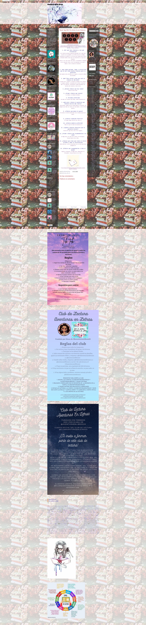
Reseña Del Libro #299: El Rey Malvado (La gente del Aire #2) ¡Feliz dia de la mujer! (52, 218)
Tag (69, 173)
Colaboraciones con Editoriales (82, 510)
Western (95, 533)
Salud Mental (74, 529)
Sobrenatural (67, 530)
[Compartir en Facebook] (76, 171)
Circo (58, 510)
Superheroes (79, 530)
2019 (91, 98)
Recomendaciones (73, 522)
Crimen (72, 511)
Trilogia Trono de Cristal (57, 533)
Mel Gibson (55, 518)
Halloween (74, 514)
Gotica (66, 514)
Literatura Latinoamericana (65, 517)
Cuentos (75, 511)
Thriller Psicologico (56, 531)
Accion (77, 505)
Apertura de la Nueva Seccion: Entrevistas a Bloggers (93, 164)
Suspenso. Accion (88, 530)
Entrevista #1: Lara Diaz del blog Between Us (93, 151)
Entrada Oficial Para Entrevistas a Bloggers (93, 160)
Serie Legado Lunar (49, 530)
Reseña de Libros (53, 523)
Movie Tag (79, 519)
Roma (83, 523)
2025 (91, 89)
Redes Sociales (84, 522)
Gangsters (64, 514)
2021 (91, 95)
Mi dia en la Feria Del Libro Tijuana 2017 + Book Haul (93, 121)
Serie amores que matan (89, 529)
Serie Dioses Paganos (95, 529)
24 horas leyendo (66, 505)
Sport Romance (71, 530)
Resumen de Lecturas (78, 523)
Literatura (59, 517)
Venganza (73, 533)
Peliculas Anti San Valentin (50, 521)
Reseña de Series (71, 523)
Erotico (80, 512)
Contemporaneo (67, 511)
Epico (74, 512)
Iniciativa (57, 515)
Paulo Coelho (93, 520)
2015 (91, 175)
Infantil (51, 515)
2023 (91, 92)
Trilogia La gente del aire (71, 532)
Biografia (52, 509)
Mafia (86, 517)
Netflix (48, 520)
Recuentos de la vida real (79, 522)
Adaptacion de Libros (91, 505)
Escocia (83, 512)
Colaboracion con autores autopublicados (69, 510)
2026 (91, 88)
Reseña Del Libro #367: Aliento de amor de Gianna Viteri (54, 206)
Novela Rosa (77, 520)
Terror (48, 531)
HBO (83, 514)
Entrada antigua (83, 206)
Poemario (81, 521)
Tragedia (65, 531)
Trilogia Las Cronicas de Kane (78, 532)
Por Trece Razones (93, 521)
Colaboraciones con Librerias (91, 510)
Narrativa (90, 519)
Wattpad (92, 533)
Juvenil (70, 515)
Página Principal (74, 206)
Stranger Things (76, 530)
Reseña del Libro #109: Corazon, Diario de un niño (93, 116)
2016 (91, 174)
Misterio (51, 519)
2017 (91, 101)
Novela (63, 520)
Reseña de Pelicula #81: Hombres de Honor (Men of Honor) (54, 157)
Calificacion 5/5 (86, 509)
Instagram (90, 81)
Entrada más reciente (63, 206)
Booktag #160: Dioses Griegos (54, 199)
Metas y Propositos (60, 518)
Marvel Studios (97, 517)
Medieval (52, 518)
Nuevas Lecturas (81, 520)
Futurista (48, 514)
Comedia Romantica (59, 511)
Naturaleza (93, 519)
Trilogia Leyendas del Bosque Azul (91, 532)
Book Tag (63, 173)
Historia (90, 514)
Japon (63, 515)
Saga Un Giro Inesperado (65, 529)
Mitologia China (59, 519)
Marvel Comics (92, 517)
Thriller (51, 531)
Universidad (66, 533)
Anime (64, 506)
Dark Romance (78, 511)
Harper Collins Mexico (79, 514)
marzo (92, 169)
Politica (89, 521)
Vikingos (89, 533)
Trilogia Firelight (52, 532)
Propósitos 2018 (56, 522)
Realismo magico (65, 522)
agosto (92, 108)
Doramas (56, 512)
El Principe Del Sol (64, 512)
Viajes (81, 533)
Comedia (52, 511)
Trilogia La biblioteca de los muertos (63, 532)
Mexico (64, 518)
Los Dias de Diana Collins (81, 517)
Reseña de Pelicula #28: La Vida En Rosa (93, 142)
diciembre (93, 102)
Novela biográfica (67, 520)
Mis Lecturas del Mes (87, 518)
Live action (70, 517)
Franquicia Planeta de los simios (94, 513)
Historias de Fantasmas (95, 514)
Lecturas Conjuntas (87, 515)
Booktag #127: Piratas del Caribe (54, 211)
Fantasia (94, 512)
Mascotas (49, 518)
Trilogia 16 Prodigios (71, 531)
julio (92, 109)
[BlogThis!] (74, 171)
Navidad (97, 519)
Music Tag (82, 519)
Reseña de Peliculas (63, 523)
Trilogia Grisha (56, 532)
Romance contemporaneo (93, 523)
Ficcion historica (79, 513)
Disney (94, 511)
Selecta (85, 529)
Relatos (88, 522)
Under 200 (62, 533)
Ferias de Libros (64, 513)
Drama (59, 512)
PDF (96, 520)
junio (92, 111)
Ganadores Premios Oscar (58, 514)
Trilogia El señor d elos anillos (92, 531)
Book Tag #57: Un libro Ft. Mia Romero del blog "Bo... (93, 135)
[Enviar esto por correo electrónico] (73, 171)
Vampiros (70, 533)
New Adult (52, 520)
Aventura (70, 507)
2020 (91, 97)
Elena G (72, 46)
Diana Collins (92, 57)
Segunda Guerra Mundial (80, 529)
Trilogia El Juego (86, 531)
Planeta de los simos (76, 521)
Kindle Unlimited (76, 515)
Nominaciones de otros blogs (57, 520)
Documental (52, 512)
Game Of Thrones (52, 514)
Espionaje (86, 512)
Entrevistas (70, 512)
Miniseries (82, 518)
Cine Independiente (54, 510)
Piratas (70, 521)
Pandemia (86, 520)
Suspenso (83, 530)
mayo (92, 112)
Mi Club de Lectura (69, 518)
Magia (89, 517)
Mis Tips (48, 519)
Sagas (69, 529)
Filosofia (84, 513)
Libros (68, 173)
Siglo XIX (63, 530)
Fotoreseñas (87, 513)
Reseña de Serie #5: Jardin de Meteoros (54, 151)
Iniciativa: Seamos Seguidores (54, 146)
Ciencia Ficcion (97, 509)
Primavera (52, 522)
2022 (91, 94)
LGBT (94, 515)
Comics (64, 511)
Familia (92, 512)
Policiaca (86, 521)
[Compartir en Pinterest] (77, 171)
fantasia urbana (60, 513)
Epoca (77, 512)
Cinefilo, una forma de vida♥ (52, 499)
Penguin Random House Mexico (64, 521)
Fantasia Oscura (54, 513)
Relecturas (91, 522)
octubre (92, 105)
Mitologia (55, 519)
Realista (69, 522)
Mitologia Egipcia (64, 519)
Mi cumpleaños (75, 518)
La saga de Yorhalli (81, 515)
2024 (91, 91)
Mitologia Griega (69, 519)
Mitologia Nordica (74, 519)
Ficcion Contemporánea (73, 513)
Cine (49, 510)
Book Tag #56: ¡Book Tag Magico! (93, 139)
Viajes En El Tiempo (85, 533)
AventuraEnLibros (55, 4)
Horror (48, 515)
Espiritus (89, 512)
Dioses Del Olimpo (90, 511)
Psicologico (60, 522)
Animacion (60, 506)
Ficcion (68, 513)
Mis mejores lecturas (95, 518)
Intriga (61, 515)
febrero (92, 170)
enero (92, 172)
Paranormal (89, 520)
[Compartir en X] (75, 171)
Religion (94, 522)
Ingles (54, 515)
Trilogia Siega (52, 533)
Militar (79, 518)
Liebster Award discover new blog (53, 517)
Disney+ (97, 511)
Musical (86, 519)
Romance (85, 523)
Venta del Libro (77, 533)
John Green (66, 515)
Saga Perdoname (59, 529)
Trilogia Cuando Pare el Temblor (79, 531)
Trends (67, 531)
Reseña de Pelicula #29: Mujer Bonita (93, 126)
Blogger (80, 622)
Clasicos (65, 173)
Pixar (72, 521)
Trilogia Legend (84, 532)
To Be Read (61, 531)
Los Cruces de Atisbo (74, 517)
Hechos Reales (86, 514)
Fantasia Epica (49, 513)
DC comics (82, 511)
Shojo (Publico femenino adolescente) (57, 530)
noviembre (93, 104)
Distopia (48, 512)
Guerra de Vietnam (70, 514)
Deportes (86, 511)
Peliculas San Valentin (57, 521)
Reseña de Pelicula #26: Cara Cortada (93, 156)
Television (96, 530)
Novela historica (72, 520)
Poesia (83, 521)
